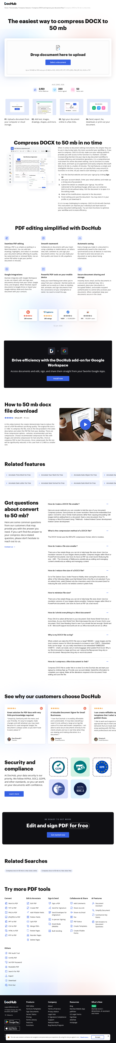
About (50, 1006)
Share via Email (79, 912)
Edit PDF (33, 903)
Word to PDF (13, 903)
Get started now (58, 835)
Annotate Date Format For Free (52, 483)
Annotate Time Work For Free (20, 475)
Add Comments (79, 903)
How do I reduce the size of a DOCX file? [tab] (66, 570)
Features (29, 1022)
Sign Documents (32, 1011)
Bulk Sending (57, 931)
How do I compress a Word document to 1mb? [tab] (68, 661)
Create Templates (80, 926)
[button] (85, 424)
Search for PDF (14, 971)
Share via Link (79, 908)
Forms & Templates (33, 1009)
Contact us (9, 547)
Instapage (73, 1022)
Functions (30, 1025)
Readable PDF (13, 967)
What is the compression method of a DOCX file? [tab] (70, 531)
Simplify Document (102, 910)
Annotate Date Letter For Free (20, 483)
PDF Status (78, 922)
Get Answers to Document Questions (101, 924)
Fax (75, 917)
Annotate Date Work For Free (85, 483)
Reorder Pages (35, 935)
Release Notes (53, 1022)
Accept (97, 1037)
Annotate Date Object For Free (85, 475)
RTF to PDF (12, 935)
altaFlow (73, 1020)
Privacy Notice (53, 1011)
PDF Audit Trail (14, 953)
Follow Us (10, 1015)
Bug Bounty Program (56, 1025)
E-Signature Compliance (57, 1017)
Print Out (11, 985)
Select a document (58, 62)
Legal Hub (52, 1014)
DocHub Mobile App (77, 1009)
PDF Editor (30, 1006)
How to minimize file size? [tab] (59, 593)
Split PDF (33, 922)
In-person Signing (58, 919)
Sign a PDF (56, 903)
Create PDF (34, 908)
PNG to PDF (12, 912)
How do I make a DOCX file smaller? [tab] (64, 504)
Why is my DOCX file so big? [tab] (60, 635)
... (84, 1037)
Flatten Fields (35, 917)
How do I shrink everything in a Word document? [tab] (69, 612)
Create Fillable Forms (79, 932)
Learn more (14, 794)
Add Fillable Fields (37, 912)
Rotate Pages (35, 931)
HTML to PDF (13, 931)
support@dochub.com (11, 1007)
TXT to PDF (12, 908)
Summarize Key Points (101, 916)
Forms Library (31, 1020)
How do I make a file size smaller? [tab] (63, 546)
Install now (58, 378)
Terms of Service (54, 1009)
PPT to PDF (12, 922)
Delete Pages (35, 940)
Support (51, 1020)
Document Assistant (99, 904)
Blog (71, 1006)
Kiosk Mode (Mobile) (56, 925)
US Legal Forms (75, 1014)
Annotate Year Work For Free (52, 475)
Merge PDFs (34, 926)
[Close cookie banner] (108, 1036)
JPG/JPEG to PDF (14, 917)
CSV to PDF (12, 926)
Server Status (31, 1014)
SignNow (73, 1017)
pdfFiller (73, 1011)
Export (10, 976)
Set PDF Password (15, 962)
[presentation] (58, 57)
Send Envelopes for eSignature (59, 913)
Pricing (28, 1017)
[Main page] (10, 4)
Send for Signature (59, 908)
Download (12, 980)
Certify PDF (12, 958)
